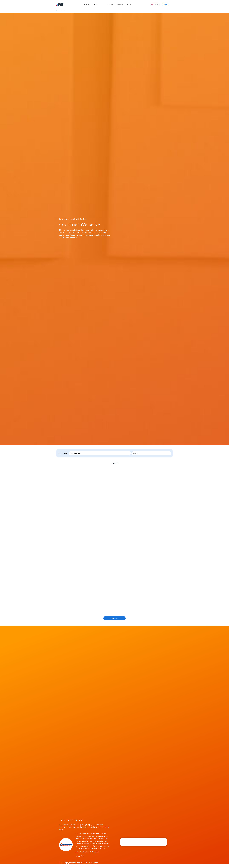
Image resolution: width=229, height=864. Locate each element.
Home (58, 11)
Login (165, 4)
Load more (114, 618)
